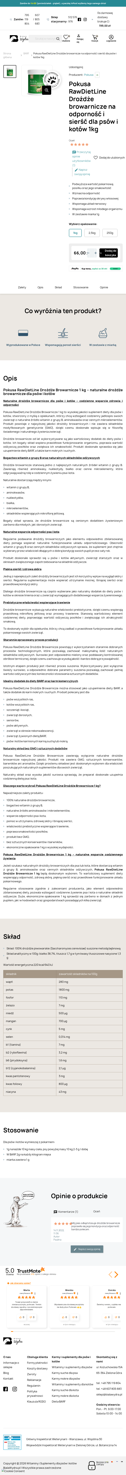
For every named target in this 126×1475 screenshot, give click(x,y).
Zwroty (31, 1374)
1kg (75, 233)
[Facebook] (79, 19)
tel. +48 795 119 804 (108, 1383)
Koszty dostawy (37, 1368)
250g (110, 233)
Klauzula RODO (36, 1401)
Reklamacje (34, 1380)
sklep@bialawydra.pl (109, 1394)
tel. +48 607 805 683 (109, 1389)
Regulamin (33, 1385)
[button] (115, 1275)
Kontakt (8, 1378)
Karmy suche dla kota (65, 1390)
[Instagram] (85, 19)
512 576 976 (72, 19)
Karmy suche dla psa (65, 1373)
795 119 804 (27, 19)
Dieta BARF (58, 1401)
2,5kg (92, 233)
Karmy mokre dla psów (66, 1378)
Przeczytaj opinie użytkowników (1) (81, 158)
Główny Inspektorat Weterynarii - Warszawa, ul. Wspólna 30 (64, 1439)
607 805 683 (37, 19)
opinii (43, 1274)
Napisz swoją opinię (82, 172)
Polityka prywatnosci (35, 1394)
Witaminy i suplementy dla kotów (72, 1384)
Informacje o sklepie (11, 1365)
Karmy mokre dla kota (65, 1396)
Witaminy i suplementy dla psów (72, 1367)
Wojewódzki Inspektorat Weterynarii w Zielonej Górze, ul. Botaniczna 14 (71, 1445)
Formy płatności (37, 1363)
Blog (6, 1373)
